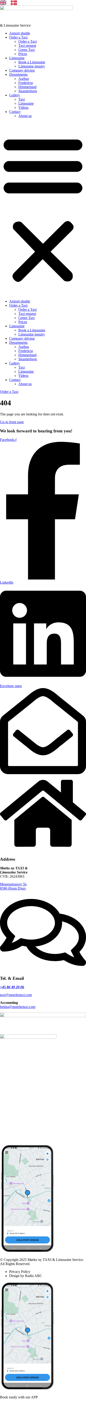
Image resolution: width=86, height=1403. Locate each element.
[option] (15, 2)
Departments (18, 74)
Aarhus (23, 79)
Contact (14, 112)
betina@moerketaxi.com (17, 1007)
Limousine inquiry (31, 66)
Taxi (21, 99)
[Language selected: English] (11, 3)
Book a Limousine (31, 62)
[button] (43, 209)
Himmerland (27, 87)
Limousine (17, 58)
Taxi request (27, 46)
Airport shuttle (19, 33)
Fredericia (25, 83)
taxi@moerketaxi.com (16, 995)
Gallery (14, 95)
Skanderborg (27, 91)
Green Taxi (26, 50)
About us (25, 116)
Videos (23, 107)
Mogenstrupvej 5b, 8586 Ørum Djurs (13, 886)
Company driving (22, 70)
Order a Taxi (18, 37)
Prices (22, 54)
